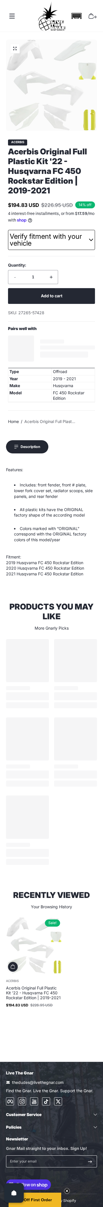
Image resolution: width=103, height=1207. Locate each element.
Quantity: (17, 265)
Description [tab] (30, 447)
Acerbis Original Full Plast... (49, 421)
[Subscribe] (90, 1161)
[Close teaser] (67, 1191)
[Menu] (12, 16)
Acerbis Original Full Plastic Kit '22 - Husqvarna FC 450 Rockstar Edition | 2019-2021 (33, 992)
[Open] (14, 1193)
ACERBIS (17, 142)
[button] (76, 16)
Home (13, 421)
